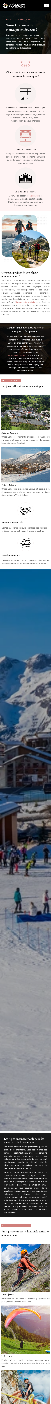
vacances (34, 196)
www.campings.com (16, 355)
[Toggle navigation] (46, 5)
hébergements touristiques (26, 302)
